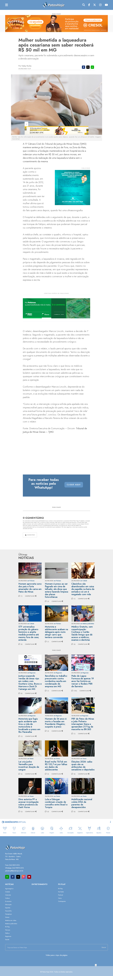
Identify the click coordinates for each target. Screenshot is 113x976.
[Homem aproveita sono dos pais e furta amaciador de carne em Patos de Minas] (30, 570)
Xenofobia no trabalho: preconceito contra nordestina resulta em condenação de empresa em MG (56, 681)
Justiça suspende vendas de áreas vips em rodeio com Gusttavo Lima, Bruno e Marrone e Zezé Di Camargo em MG (30, 682)
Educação (8, 904)
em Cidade (83, 581)
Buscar (104, 947)
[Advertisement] (56, 971)
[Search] (83, 5)
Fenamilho (8, 911)
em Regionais (31, 673)
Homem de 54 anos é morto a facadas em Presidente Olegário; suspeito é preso (55, 722)
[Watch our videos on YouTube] (29, 877)
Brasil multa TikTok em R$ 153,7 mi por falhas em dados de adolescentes (56, 765)
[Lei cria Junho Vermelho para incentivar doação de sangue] (30, 748)
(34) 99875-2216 (18, 868)
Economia (8, 901)
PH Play (7, 927)
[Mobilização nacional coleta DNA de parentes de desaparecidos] (83, 786)
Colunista (8, 895)
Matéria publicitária (11, 924)
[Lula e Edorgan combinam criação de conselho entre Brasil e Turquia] (56, 786)
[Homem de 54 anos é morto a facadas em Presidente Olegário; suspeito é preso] (56, 705)
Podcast (60, 895)
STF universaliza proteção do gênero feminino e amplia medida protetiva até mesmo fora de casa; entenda (28, 633)
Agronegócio (9, 889)
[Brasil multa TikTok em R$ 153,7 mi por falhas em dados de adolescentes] (56, 748)
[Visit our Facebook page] (13, 877)
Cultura (7, 898)
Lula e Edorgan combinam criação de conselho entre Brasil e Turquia (56, 803)
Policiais (7, 930)
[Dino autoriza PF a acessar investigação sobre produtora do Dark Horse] (30, 786)
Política (7, 933)
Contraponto (62, 901)
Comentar (30, 535)
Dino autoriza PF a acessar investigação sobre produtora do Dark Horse (28, 803)
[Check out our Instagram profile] (24, 877)
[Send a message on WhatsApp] (7, 877)
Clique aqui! (74, 484)
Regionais (8, 936)
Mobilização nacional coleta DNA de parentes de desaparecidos (81, 803)
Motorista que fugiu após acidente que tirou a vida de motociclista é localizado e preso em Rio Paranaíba (29, 725)
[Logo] (53, 5)
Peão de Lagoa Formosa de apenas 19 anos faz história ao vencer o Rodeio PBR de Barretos (82, 681)
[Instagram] (100, 5)
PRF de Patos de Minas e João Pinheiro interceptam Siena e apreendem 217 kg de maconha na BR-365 (82, 724)
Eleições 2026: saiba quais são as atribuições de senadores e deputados (83, 765)
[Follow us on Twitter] (18, 877)
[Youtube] (106, 5)
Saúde (7, 939)
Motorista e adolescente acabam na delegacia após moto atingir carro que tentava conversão (56, 632)
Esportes (7, 908)
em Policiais (31, 581)
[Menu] (6, 5)
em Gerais (30, 759)
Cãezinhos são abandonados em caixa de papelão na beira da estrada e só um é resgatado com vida (82, 589)
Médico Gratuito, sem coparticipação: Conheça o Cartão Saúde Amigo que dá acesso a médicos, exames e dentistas (82, 633)
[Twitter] (94, 5)
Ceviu (60, 898)
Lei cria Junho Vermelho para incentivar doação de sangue (28, 765)
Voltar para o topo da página (56, 955)
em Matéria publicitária (87, 624)
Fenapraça (8, 914)
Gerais (7, 917)
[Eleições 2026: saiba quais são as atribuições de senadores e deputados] (83, 748)
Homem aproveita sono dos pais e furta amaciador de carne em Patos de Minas (30, 587)
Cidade (7, 892)
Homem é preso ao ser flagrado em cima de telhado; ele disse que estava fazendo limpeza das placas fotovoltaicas (56, 590)
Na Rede (61, 892)
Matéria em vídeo (10, 920)
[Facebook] (89, 5)
